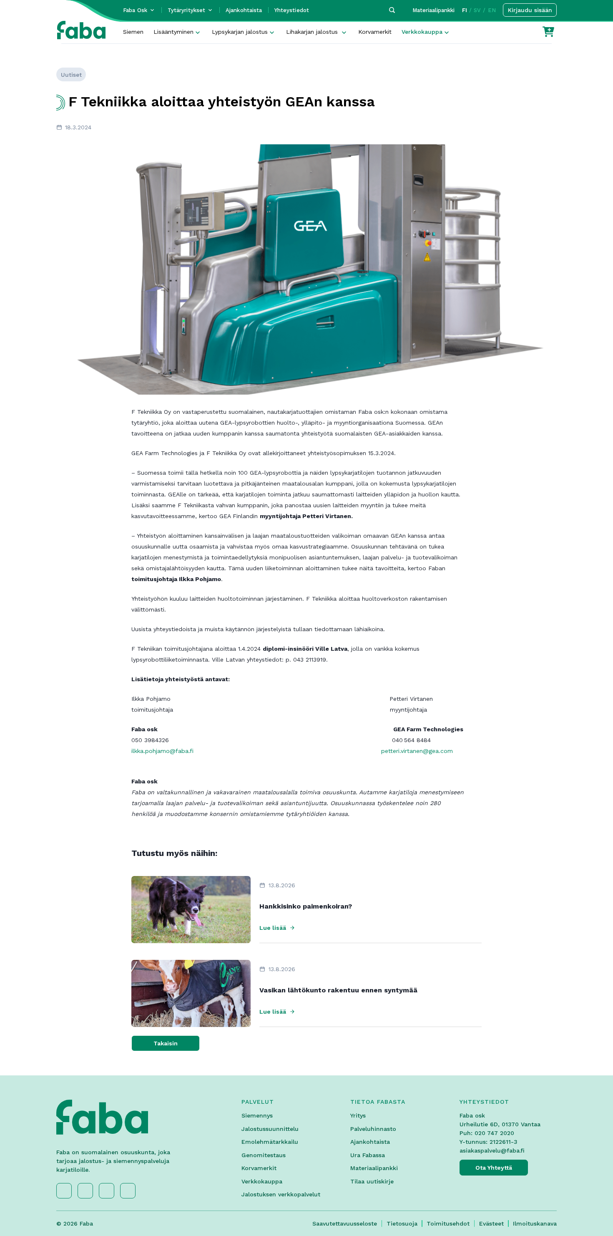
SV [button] (477, 10)
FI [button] (464, 10)
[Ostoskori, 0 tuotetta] (548, 31)
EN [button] (492, 10)
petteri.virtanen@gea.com (417, 751)
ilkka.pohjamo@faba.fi (162, 751)
